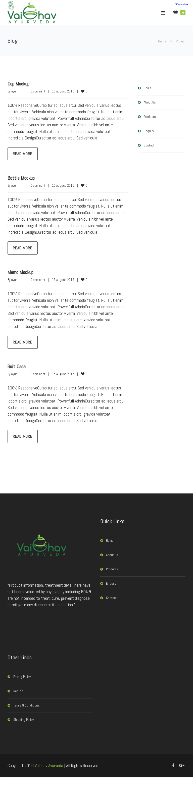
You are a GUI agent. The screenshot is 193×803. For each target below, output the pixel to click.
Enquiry (149, 131)
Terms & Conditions (26, 705)
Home (162, 41)
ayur (14, 91)
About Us (150, 102)
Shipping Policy (23, 720)
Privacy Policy (22, 677)
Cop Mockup (18, 83)
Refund (18, 691)
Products (150, 117)
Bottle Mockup (21, 178)
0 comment (37, 91)
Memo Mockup (20, 272)
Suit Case (17, 366)
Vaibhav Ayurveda (49, 765)
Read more (22, 153)
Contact (149, 145)
